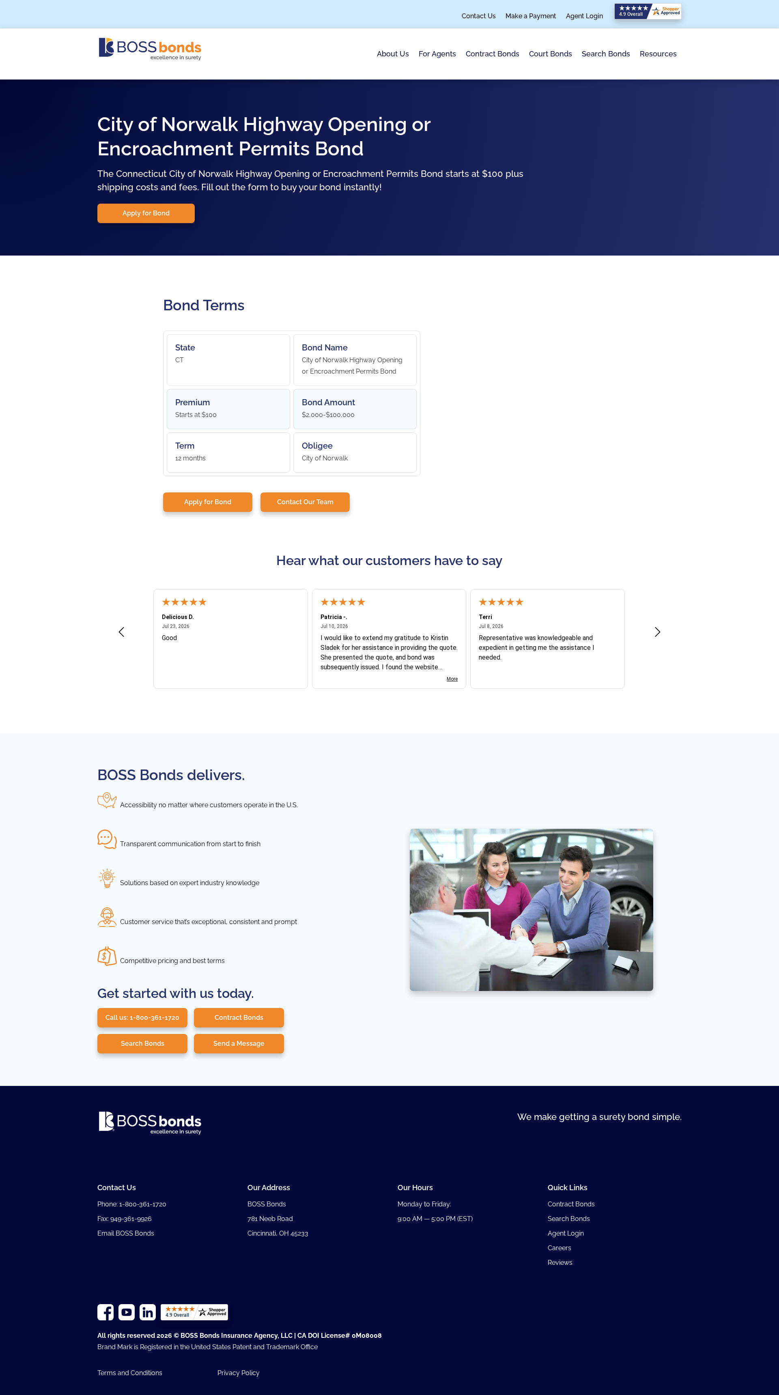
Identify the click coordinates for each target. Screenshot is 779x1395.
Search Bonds (606, 53)
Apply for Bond (146, 213)
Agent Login (584, 16)
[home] (150, 54)
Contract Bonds (492, 53)
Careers (559, 1248)
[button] (393, 54)
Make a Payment (531, 16)
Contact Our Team (305, 502)
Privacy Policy (238, 1373)
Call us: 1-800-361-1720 (142, 1017)
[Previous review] (121, 634)
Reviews (560, 1262)
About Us (393, 53)
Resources (658, 53)
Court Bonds (550, 54)
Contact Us (479, 16)
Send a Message (239, 1043)
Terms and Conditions (129, 1373)
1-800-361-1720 (142, 1204)
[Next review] (658, 634)
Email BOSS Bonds (125, 1233)
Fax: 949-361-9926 (124, 1219)
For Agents (437, 53)
